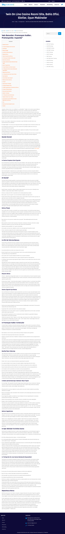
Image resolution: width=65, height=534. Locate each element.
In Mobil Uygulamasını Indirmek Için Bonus (11, 87)
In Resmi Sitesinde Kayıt (7, 89)
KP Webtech (46, 532)
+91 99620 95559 (30, 525)
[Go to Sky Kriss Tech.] (13, 21)
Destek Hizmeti (5, 44)
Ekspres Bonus (5, 54)
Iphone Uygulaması (6, 65)
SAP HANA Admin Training (52, 58)
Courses (36, 4)
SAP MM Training (50, 46)
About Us (30, 4)
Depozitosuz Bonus (6, 72)
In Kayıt (4, 81)
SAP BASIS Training (50, 48)
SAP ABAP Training (50, 50)
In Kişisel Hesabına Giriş (7, 85)
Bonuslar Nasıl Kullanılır (7, 91)
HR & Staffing (50, 4)
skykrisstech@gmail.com (32, 523)
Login (49, 1)
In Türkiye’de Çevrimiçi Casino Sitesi (9, 74)
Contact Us (57, 4)
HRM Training (49, 56)
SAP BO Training (50, 62)
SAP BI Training (50, 64)
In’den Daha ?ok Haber (7, 83)
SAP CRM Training (50, 66)
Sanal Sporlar (5, 76)
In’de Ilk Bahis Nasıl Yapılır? (8, 77)
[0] (61, 5)
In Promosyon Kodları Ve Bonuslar (9, 58)
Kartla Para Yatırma (6, 59)
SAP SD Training (50, 52)
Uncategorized (19, 30)
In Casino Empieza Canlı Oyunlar (9, 46)
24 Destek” (5, 48)
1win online (37, 148)
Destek (4, 105)
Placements (42, 4)
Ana (3, 102)
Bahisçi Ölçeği (5, 50)
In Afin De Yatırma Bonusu (8, 52)
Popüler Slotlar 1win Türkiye (8, 96)
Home (25, 4)
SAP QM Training (50, 60)
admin (4, 30)
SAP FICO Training (50, 44)
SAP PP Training (50, 54)
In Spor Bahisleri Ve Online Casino (9, 67)
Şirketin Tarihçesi (6, 93)
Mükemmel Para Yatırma (7, 79)
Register (53, 1)
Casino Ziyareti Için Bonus (8, 56)
